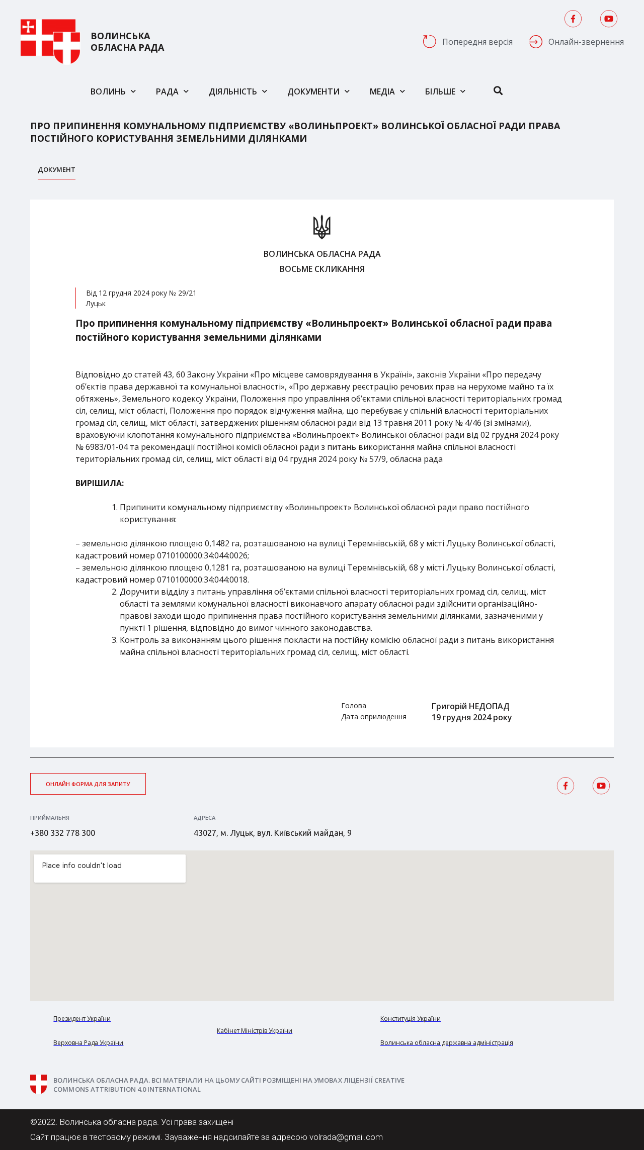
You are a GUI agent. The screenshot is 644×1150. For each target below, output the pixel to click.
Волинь (108, 91)
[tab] (56, 172)
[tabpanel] (322, 473)
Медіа (382, 91)
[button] (88, 784)
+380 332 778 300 (62, 832)
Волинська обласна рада (127, 41)
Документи (313, 91)
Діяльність (233, 91)
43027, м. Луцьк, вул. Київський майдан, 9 (273, 832)
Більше (440, 91)
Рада (167, 91)
